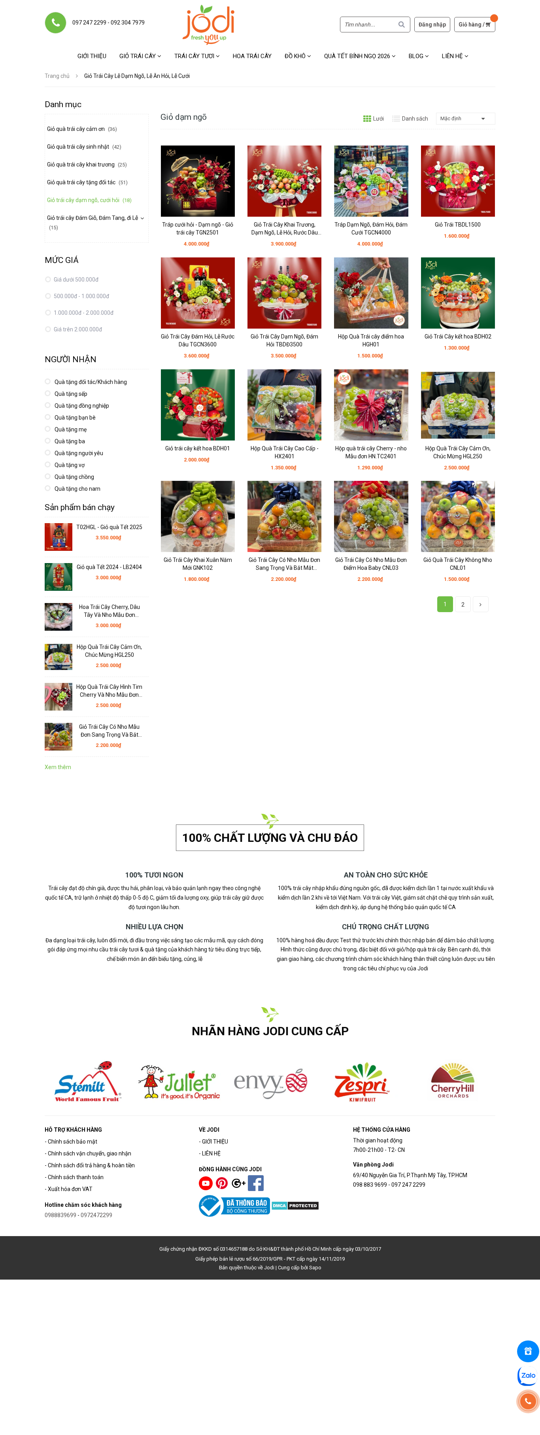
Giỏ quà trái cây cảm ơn (82, 129)
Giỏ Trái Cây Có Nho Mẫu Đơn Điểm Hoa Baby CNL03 (371, 564)
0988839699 (60, 1215)
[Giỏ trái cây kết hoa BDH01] (198, 405)
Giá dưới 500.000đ (75, 279)
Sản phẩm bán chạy (80, 507)
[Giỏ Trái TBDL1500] (458, 181)
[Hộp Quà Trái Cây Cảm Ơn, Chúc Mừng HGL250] (458, 405)
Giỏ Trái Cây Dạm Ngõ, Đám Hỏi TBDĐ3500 (284, 340)
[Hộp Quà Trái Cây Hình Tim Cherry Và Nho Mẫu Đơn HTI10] (58, 697)
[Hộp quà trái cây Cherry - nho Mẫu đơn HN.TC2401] (371, 405)
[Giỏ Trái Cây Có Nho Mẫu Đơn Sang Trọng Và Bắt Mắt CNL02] (284, 516)
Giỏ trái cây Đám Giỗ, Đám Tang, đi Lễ (92, 223)
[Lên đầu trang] (529, 1424)
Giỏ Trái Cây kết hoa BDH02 (458, 336)
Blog (417, 56)
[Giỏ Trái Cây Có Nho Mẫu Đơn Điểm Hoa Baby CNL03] (371, 516)
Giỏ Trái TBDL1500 (458, 224)
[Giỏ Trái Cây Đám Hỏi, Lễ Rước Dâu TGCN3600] (198, 293)
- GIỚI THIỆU (213, 1141)
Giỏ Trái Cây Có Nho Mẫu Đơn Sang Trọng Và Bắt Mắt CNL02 (284, 564)
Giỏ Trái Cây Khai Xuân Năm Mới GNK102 (198, 564)
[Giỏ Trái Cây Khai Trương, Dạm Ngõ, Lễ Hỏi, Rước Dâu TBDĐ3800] (284, 181)
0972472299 (96, 1215)
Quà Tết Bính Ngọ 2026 (358, 56)
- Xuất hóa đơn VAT (69, 1189)
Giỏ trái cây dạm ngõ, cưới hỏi (89, 200)
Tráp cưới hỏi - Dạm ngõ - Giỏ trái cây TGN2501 (197, 228)
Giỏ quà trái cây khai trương (87, 164)
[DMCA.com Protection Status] (295, 1205)
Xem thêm (58, 767)
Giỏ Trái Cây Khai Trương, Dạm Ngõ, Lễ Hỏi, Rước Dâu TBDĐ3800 (284, 228)
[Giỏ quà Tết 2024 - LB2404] (58, 577)
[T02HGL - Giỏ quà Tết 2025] (58, 537)
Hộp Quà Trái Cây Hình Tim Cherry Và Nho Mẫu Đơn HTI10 (109, 691)
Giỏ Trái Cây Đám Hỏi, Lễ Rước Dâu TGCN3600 (197, 340)
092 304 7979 (128, 22)
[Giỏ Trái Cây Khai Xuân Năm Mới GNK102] (198, 516)
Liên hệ (453, 56)
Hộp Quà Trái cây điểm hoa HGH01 (371, 340)
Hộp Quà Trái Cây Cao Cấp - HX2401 (285, 452)
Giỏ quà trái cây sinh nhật (84, 147)
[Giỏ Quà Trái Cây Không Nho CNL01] (458, 516)
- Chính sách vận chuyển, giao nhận (88, 1153)
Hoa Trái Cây (252, 56)
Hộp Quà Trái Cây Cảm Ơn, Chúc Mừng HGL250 (458, 452)
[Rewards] (528, 1351)
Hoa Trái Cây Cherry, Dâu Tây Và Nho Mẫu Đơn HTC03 (109, 611)
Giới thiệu (91, 56)
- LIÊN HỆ (210, 1153)
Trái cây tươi (195, 56)
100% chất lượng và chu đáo (270, 838)
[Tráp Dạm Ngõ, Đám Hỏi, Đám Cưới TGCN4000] (371, 181)
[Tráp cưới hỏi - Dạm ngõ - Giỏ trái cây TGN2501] (198, 181)
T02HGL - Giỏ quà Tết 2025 (109, 527)
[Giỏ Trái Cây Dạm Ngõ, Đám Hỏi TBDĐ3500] (284, 293)
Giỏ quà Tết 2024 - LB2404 (109, 567)
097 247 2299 (89, 22)
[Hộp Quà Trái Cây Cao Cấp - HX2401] (284, 405)
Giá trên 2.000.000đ (77, 329)
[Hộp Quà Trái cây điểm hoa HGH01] (371, 293)
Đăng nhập (432, 24)
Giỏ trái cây (138, 56)
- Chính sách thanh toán (74, 1177)
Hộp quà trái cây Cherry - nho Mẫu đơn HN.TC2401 (371, 452)
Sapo (315, 1268)
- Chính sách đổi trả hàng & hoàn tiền (90, 1165)
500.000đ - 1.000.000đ (81, 296)
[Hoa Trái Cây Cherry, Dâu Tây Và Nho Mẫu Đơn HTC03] (58, 617)
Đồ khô (296, 56)
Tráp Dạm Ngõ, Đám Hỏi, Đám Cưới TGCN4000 (371, 228)
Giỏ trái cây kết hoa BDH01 (197, 448)
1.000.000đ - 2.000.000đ (83, 313)
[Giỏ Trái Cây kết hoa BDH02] (458, 293)
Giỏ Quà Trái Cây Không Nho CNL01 (457, 564)
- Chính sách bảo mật (71, 1141)
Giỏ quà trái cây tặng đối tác (87, 182)
